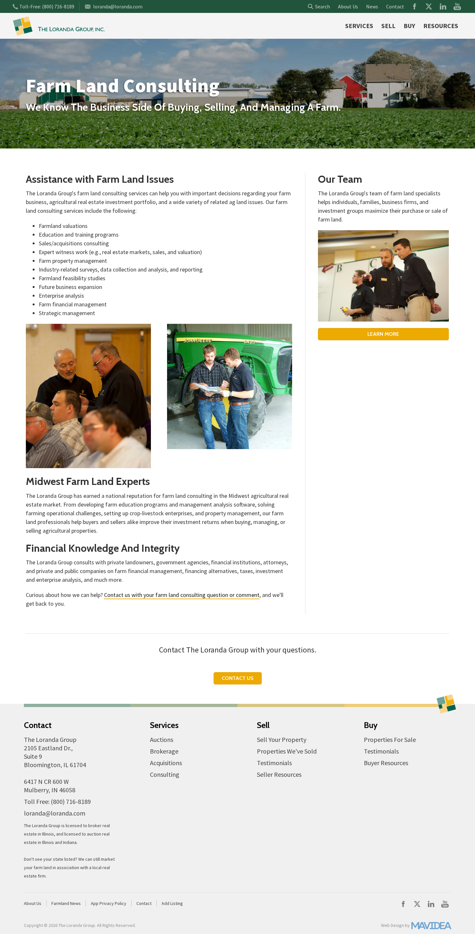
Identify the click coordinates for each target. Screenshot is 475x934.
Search (321, 6)
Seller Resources (279, 774)
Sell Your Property (281, 739)
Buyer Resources (386, 763)
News (372, 6)
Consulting (164, 774)
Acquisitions (166, 763)
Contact (395, 6)
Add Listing (172, 903)
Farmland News (66, 903)
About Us (348, 6)
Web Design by (395, 925)
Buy (409, 26)
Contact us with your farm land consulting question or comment (181, 595)
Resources (440, 26)
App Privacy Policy (108, 903)
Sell (388, 26)
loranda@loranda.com (117, 6)
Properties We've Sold (287, 751)
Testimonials (274, 763)
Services (359, 26)
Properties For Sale (390, 739)
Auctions (161, 739)
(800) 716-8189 (58, 6)
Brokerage (164, 751)
